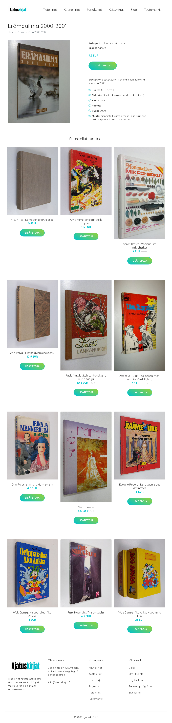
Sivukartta (135, 692)
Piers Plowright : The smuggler (86, 612)
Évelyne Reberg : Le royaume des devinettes (139, 486)
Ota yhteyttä (136, 674)
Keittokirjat (116, 10)
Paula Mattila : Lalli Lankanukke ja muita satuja (86, 377)
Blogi (134, 10)
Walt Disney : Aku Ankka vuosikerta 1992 (139, 614)
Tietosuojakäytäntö (140, 686)
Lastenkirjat (95, 680)
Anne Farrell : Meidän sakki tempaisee (86, 221)
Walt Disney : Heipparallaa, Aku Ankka (32, 614)
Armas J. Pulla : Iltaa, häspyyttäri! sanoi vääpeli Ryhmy (139, 377)
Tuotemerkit (152, 10)
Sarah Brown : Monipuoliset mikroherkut (139, 245)
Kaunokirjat (72, 10)
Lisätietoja (102, 65)
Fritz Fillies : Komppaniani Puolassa (32, 219)
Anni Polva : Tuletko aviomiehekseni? (32, 353)
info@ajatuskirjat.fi (59, 682)
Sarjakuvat (94, 10)
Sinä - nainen (86, 507)
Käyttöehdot (136, 680)
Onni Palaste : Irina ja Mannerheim (32, 484)
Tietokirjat (50, 10)
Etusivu (12, 32)
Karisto (123, 43)
